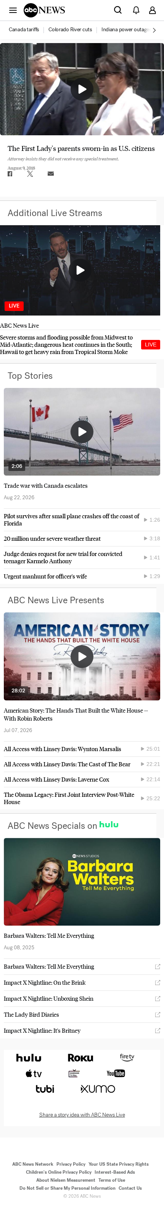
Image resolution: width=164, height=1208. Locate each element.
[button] (13, 10)
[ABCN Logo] (44, 10)
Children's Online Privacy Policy (59, 1172)
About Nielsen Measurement (65, 1180)
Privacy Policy (70, 1164)
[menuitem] (24, 29)
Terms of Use (111, 1180)
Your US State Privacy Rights (118, 1164)
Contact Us (130, 1188)
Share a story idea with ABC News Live (82, 1115)
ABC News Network (32, 1164)
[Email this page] (50, 173)
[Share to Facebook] (9, 173)
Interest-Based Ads (115, 1172)
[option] (28, 30)
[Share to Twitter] (30, 173)
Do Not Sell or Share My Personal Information (67, 1188)
